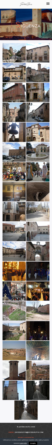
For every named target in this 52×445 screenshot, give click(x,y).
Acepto (33, 443)
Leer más (23, 443)
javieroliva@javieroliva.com (29, 432)
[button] (48, 3)
